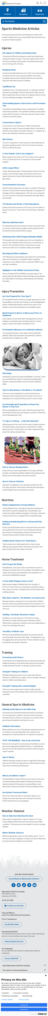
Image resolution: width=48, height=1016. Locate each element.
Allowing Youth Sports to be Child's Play (19, 709)
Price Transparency (9, 919)
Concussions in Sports (11, 122)
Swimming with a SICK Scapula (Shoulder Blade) (22, 237)
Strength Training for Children (15, 672)
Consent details (7, 999)
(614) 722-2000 (7, 900)
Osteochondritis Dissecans (13, 185)
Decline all (24, 1009)
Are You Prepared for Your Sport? (16, 296)
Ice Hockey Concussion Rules (14, 792)
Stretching (6, 373)
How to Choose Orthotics (13, 481)
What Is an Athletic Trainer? (14, 776)
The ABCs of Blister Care (13, 631)
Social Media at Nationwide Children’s (24, 879)
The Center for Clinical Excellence (14, 970)
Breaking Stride (9, 70)
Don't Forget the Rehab (12, 564)
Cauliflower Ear (8, 87)
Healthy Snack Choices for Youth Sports (19, 541)
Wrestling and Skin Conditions (15, 253)
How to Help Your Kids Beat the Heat (17, 816)
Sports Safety (8, 757)
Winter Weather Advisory (13, 833)
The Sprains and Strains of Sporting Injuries (20, 204)
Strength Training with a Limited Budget (19, 686)
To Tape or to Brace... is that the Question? (20, 421)
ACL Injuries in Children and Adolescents (19, 53)
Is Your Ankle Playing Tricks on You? (17, 581)
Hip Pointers (7, 139)
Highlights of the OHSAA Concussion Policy (20, 270)
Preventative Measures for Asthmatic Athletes (22, 330)
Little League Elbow (10, 168)
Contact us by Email (15, 906)
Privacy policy (24, 999)
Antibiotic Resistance (11, 726)
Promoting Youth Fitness (12, 657)
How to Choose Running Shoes (15, 467)
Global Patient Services (14, 941)
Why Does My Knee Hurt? (13, 222)
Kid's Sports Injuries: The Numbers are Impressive (23, 598)
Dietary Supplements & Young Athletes (18, 505)
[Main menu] (44, 3)
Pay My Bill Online (12, 924)
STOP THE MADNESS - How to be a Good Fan (21, 740)
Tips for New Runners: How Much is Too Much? (22, 390)
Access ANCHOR (11, 958)
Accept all (24, 1005)
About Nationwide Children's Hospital (16, 966)
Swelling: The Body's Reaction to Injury (18, 615)
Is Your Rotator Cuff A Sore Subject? (17, 154)
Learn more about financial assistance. (16, 915)
